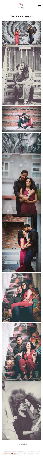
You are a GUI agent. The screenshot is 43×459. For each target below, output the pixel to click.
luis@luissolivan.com (9, 453)
